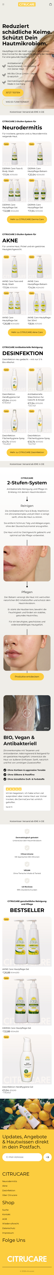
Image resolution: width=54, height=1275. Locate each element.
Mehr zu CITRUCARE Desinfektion (27, 452)
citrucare (30, 1271)
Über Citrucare (9, 1195)
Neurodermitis (9, 1181)
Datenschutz (8, 1228)
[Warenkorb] (50, 4)
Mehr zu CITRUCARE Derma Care (27, 219)
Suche (5, 1209)
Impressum (8, 1232)
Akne (4, 1186)
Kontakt (6, 1214)
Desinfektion (8, 1190)
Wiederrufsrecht (10, 1223)
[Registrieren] (47, 1157)
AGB (4, 1219)
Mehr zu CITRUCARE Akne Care (27, 332)
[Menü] (3, 4)
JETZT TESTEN (13, 92)
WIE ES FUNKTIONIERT (17, 102)
